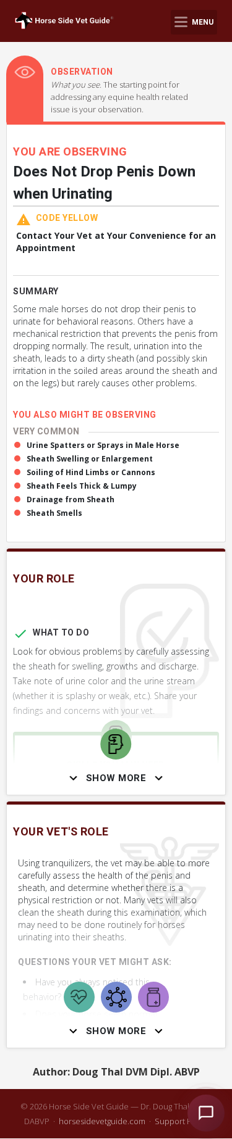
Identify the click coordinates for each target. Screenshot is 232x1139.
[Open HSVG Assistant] (206, 1113)
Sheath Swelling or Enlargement (90, 459)
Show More (116, 778)
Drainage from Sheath (70, 499)
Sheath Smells (54, 513)
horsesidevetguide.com (102, 1121)
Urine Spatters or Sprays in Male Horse (103, 445)
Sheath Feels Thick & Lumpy (82, 486)
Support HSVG (181, 1121)
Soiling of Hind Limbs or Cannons (91, 472)
